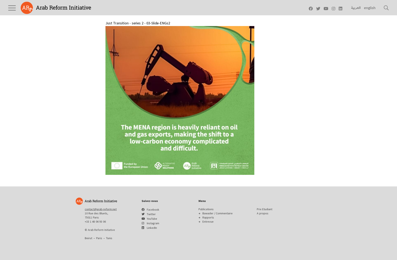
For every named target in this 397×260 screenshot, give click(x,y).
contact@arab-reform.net (101, 209)
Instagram (153, 223)
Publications (206, 209)
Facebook (153, 209)
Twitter (151, 214)
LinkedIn (152, 228)
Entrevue (208, 221)
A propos (262, 213)
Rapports (208, 217)
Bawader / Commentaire (217, 213)
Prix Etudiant (264, 209)
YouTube (152, 219)
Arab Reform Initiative (56, 8)
